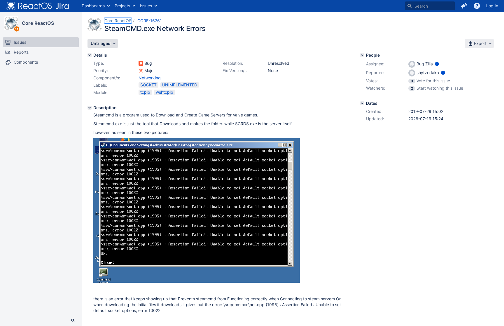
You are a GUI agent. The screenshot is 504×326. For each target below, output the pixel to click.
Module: (100, 92)
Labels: (100, 85)
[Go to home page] (38, 6)
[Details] (90, 55)
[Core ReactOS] (11, 23)
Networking (150, 77)
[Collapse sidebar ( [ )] (72, 320)
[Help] (476, 6)
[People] (362, 55)
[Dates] (362, 103)
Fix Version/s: (235, 70)
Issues (146, 5)
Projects (122, 5)
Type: (98, 63)
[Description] (90, 108)
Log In (492, 5)
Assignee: (375, 63)
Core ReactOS (38, 23)
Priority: (100, 70)
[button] (464, 6)
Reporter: (375, 72)
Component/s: (106, 77)
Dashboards (93, 5)
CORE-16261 (149, 20)
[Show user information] (437, 63)
